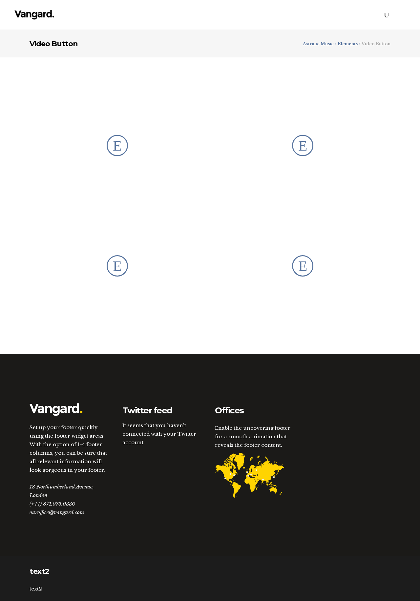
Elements (348, 44)
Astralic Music (318, 44)
